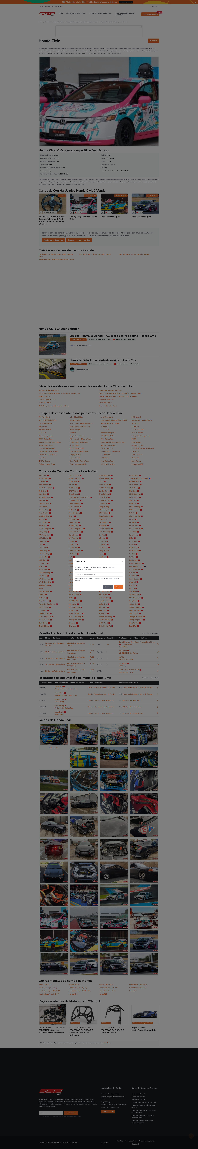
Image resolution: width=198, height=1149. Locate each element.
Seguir (118, 587)
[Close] (122, 561)
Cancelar (108, 587)
